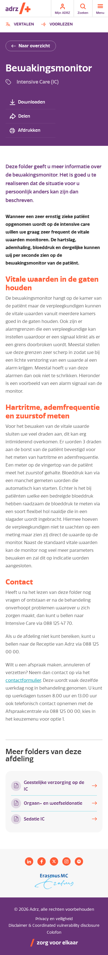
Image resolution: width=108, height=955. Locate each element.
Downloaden (31, 102)
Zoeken (83, 13)
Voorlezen (61, 24)
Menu (100, 13)
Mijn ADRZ (62, 13)
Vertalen (21, 25)
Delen (24, 116)
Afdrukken (29, 130)
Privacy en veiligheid (54, 919)
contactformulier (23, 680)
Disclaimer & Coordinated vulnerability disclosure (54, 925)
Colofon (54, 932)
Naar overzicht (34, 45)
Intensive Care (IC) (38, 82)
